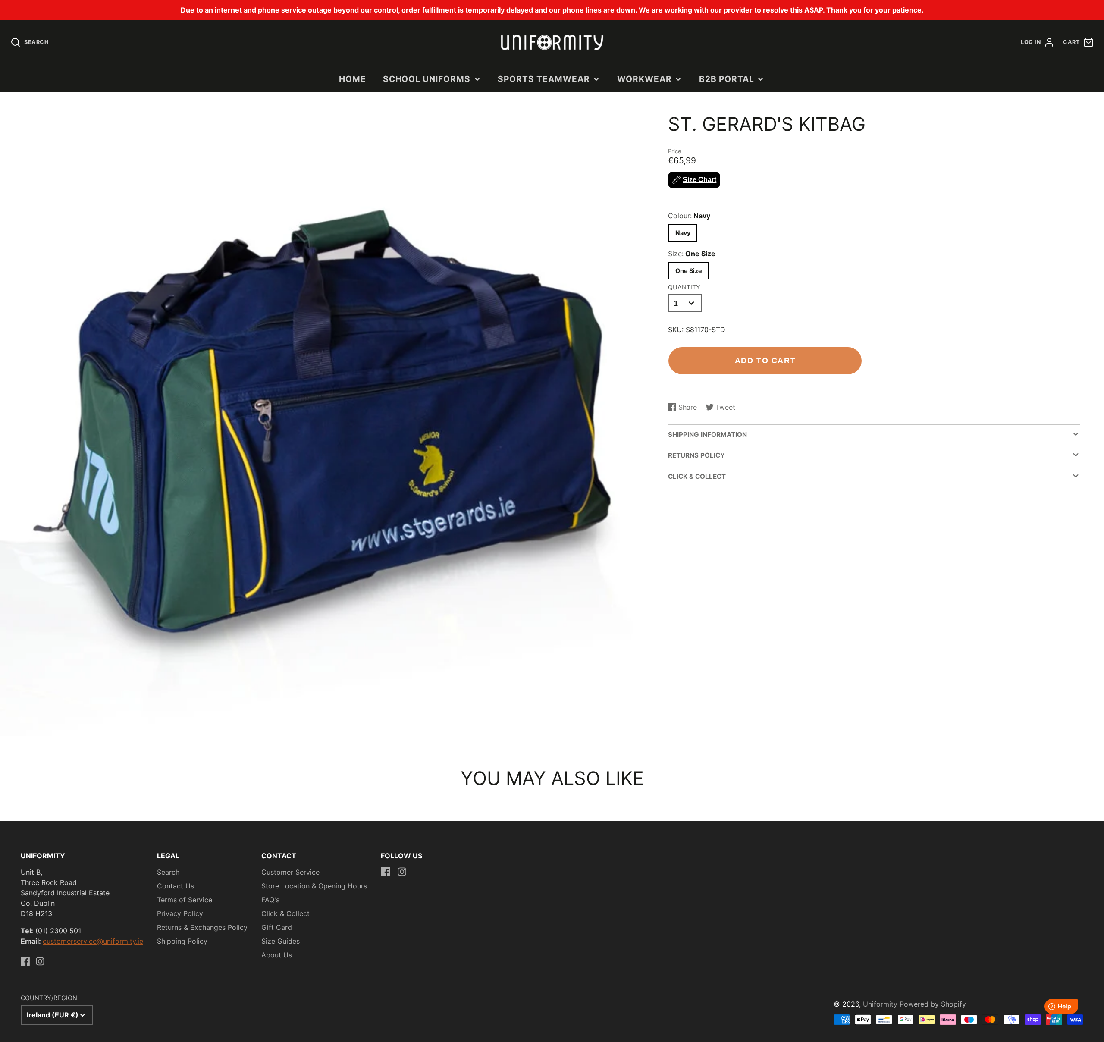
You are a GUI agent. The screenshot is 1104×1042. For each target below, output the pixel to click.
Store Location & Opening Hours (314, 886)
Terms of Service (184, 899)
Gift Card (276, 927)
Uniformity (880, 1004)
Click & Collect (285, 913)
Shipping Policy (182, 941)
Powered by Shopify (933, 1004)
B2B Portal (726, 79)
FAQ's (270, 899)
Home (352, 79)
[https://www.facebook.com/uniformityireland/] (25, 961)
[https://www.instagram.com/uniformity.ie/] (40, 961)
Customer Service (290, 872)
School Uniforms (426, 79)
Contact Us (175, 886)
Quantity (684, 287)
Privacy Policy (180, 913)
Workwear (644, 79)
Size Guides (280, 941)
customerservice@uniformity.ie (93, 941)
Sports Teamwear (544, 79)
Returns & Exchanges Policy (202, 927)
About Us (276, 955)
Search (168, 872)
